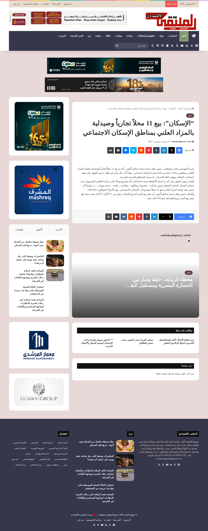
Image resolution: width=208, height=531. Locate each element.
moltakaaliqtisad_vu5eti (182, 141)
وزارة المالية (20, 465)
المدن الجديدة (77, 36)
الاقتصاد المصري (19, 443)
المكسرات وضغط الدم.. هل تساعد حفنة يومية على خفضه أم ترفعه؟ (30, 259)
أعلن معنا (56, 4)
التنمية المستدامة (60, 454)
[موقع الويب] (189, 241)
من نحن (16, 4)
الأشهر (39, 229)
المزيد (63, 36)
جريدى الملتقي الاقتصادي (82, 514)
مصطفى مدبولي (52, 465)
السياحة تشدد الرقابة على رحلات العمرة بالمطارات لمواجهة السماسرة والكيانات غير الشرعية (95, 497)
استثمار (173, 36)
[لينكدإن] (164, 150)
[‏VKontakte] (124, 216)
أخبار (184, 36)
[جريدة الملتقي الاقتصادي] (171, 21)
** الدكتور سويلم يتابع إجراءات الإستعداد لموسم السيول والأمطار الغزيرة (97, 343)
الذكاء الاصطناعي (42, 454)
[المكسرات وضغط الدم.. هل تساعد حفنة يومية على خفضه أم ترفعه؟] (55, 261)
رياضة (98, 36)
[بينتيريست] (148, 150)
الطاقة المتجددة (60, 459)
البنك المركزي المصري (58, 448)
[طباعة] (110, 150)
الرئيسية (67, 4)
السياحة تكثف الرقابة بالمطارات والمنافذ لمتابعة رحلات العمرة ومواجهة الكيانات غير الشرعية (95, 474)
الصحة (27, 454)
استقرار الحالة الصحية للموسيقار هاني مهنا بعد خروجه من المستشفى (29, 290)
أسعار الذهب (62, 443)
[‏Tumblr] (156, 150)
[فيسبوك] (179, 150)
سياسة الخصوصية (31, 4)
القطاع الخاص (28, 459)
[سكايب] (133, 150)
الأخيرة (59, 229)
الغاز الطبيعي (44, 459)
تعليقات (19, 229)
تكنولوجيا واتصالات (146, 36)
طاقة (108, 36)
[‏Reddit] (141, 150)
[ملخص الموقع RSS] (159, 465)
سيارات (118, 36)
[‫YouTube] (167, 465)
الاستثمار (34, 443)
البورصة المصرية (37, 448)
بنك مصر (14, 459)
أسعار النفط (47, 443)
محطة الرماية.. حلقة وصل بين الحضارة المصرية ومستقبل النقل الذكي (160, 285)
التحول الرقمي (20, 448)
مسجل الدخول (174, 373)
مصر (65, 465)
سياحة (130, 36)
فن (89, 36)
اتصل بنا (45, 4)
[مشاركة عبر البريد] (118, 150)
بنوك (161, 36)
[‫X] (171, 150)
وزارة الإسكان (35, 465)
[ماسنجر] (126, 150)
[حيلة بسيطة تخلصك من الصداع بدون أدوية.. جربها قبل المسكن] (55, 246)
